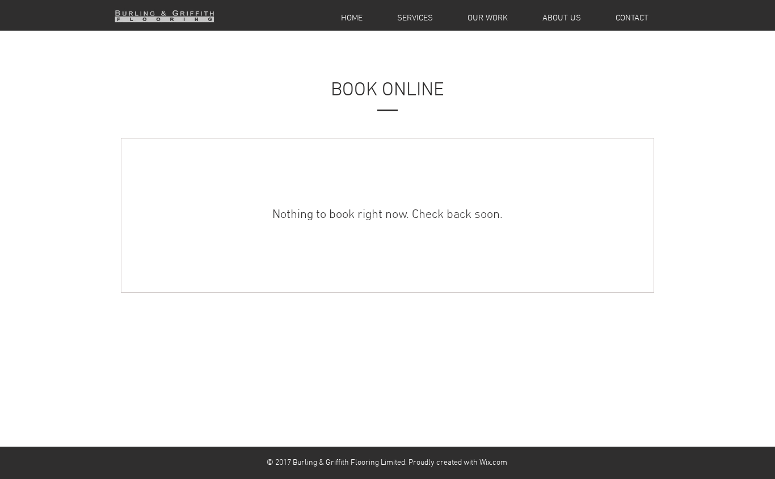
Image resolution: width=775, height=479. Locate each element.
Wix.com (493, 463)
